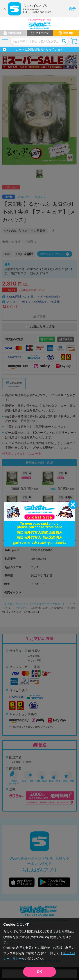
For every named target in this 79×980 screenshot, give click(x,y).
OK (39, 972)
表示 (72, 9)
